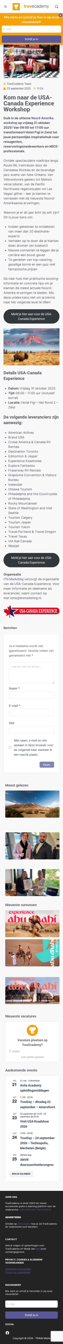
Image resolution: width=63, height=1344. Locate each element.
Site (11, 723)
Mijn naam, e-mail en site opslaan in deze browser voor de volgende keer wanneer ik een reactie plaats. (33, 747)
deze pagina (24, 1223)
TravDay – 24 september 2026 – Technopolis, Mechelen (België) (37, 1143)
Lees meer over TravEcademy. (36, 1209)
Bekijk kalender (21, 1174)
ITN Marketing (13, 579)
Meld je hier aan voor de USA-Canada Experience (31, 316)
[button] (60, 15)
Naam (14, 688)
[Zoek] (56, 6)
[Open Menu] (6, 7)
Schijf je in (31, 1315)
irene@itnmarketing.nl (25, 598)
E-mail (14, 705)
